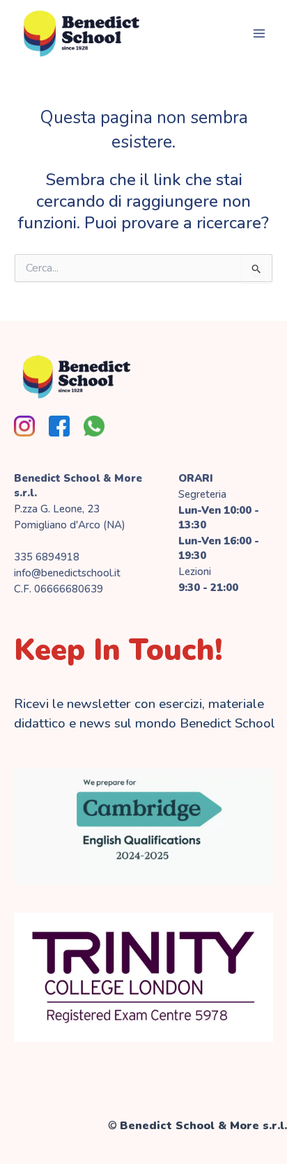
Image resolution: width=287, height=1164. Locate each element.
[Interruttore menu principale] (259, 33)
